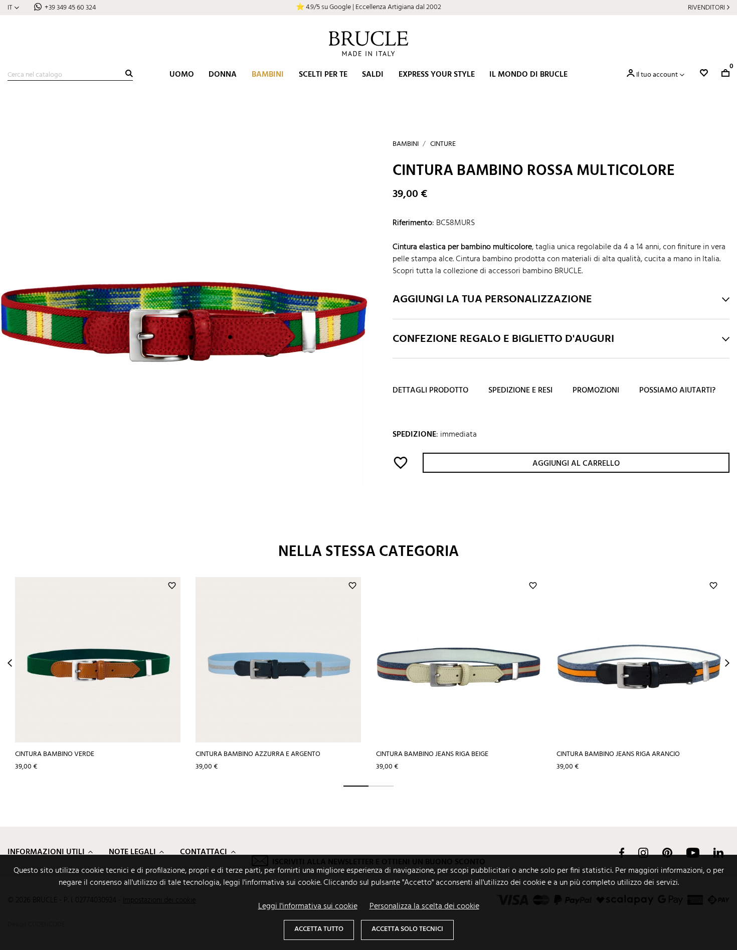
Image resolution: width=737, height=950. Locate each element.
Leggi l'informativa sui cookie (307, 906)
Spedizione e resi (520, 391)
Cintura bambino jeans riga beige (432, 754)
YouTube (692, 853)
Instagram (643, 853)
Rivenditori (706, 8)
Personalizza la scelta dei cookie (424, 906)
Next (727, 663)
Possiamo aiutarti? (677, 391)
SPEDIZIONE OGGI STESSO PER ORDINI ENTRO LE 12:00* (368, 7)
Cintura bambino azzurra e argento (258, 754)
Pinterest (667, 853)
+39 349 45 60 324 (70, 8)
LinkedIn (718, 853)
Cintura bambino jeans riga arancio (618, 754)
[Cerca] (129, 73)
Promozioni (596, 391)
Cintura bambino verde (54, 754)
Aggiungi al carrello (576, 464)
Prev (10, 663)
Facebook (621, 853)
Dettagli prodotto (430, 391)
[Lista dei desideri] (704, 73)
